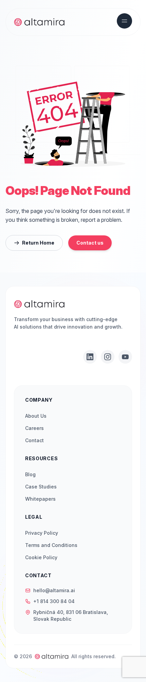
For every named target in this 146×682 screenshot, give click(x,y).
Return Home (38, 243)
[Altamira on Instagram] (107, 357)
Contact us (90, 243)
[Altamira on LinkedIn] (90, 357)
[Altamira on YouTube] (125, 357)
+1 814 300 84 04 (54, 601)
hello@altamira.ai (54, 590)
